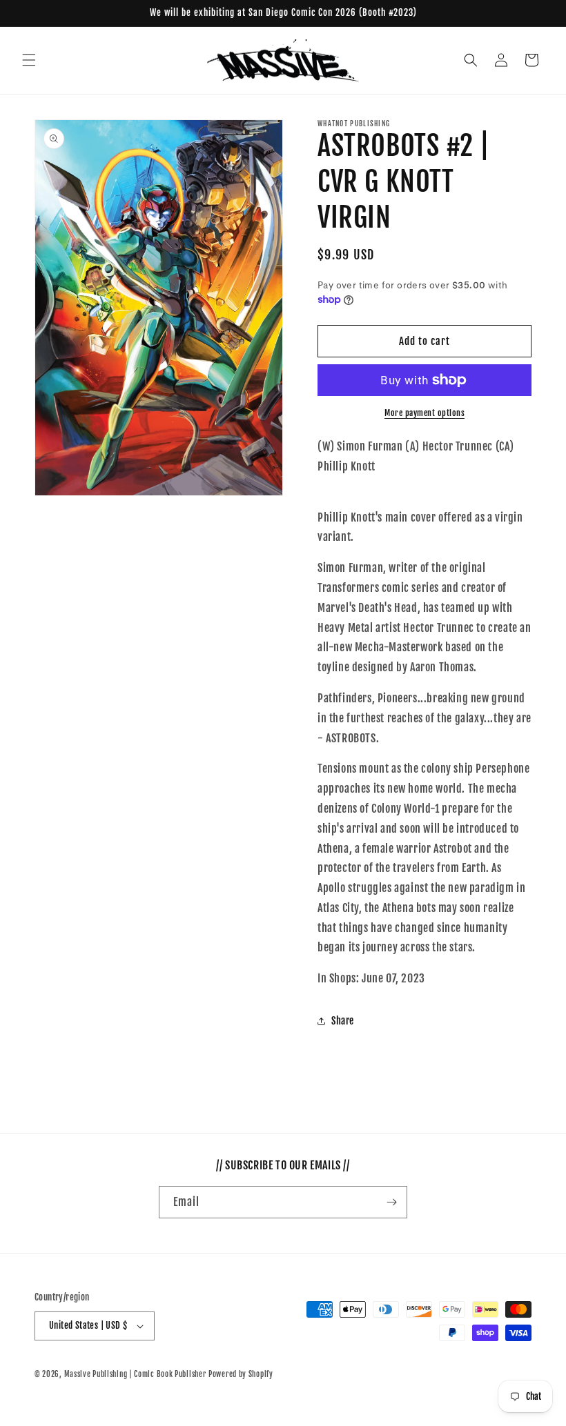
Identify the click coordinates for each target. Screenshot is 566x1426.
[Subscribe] (391, 1202)
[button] (29, 60)
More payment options (424, 413)
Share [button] (342, 1021)
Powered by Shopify (240, 1374)
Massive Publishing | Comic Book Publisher (135, 1374)
